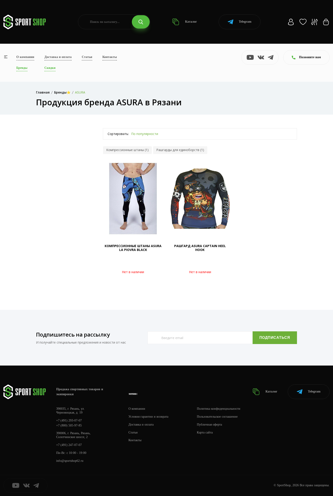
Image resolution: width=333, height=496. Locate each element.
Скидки (50, 68)
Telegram (245, 21)
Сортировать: (118, 134)
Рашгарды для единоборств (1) (180, 150)
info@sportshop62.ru (69, 460)
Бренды (21, 68)
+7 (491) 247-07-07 (69, 445)
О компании (25, 57)
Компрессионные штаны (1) (127, 150)
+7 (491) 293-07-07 (69, 420)
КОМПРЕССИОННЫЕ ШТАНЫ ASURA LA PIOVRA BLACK (133, 248)
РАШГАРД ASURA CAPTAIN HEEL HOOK (200, 248)
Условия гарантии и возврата (148, 416)
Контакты (109, 57)
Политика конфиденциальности (218, 408)
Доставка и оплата (58, 57)
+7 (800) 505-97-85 (69, 425)
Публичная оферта (209, 424)
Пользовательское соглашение (217, 416)
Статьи (87, 57)
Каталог (190, 21)
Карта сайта (205, 432)
